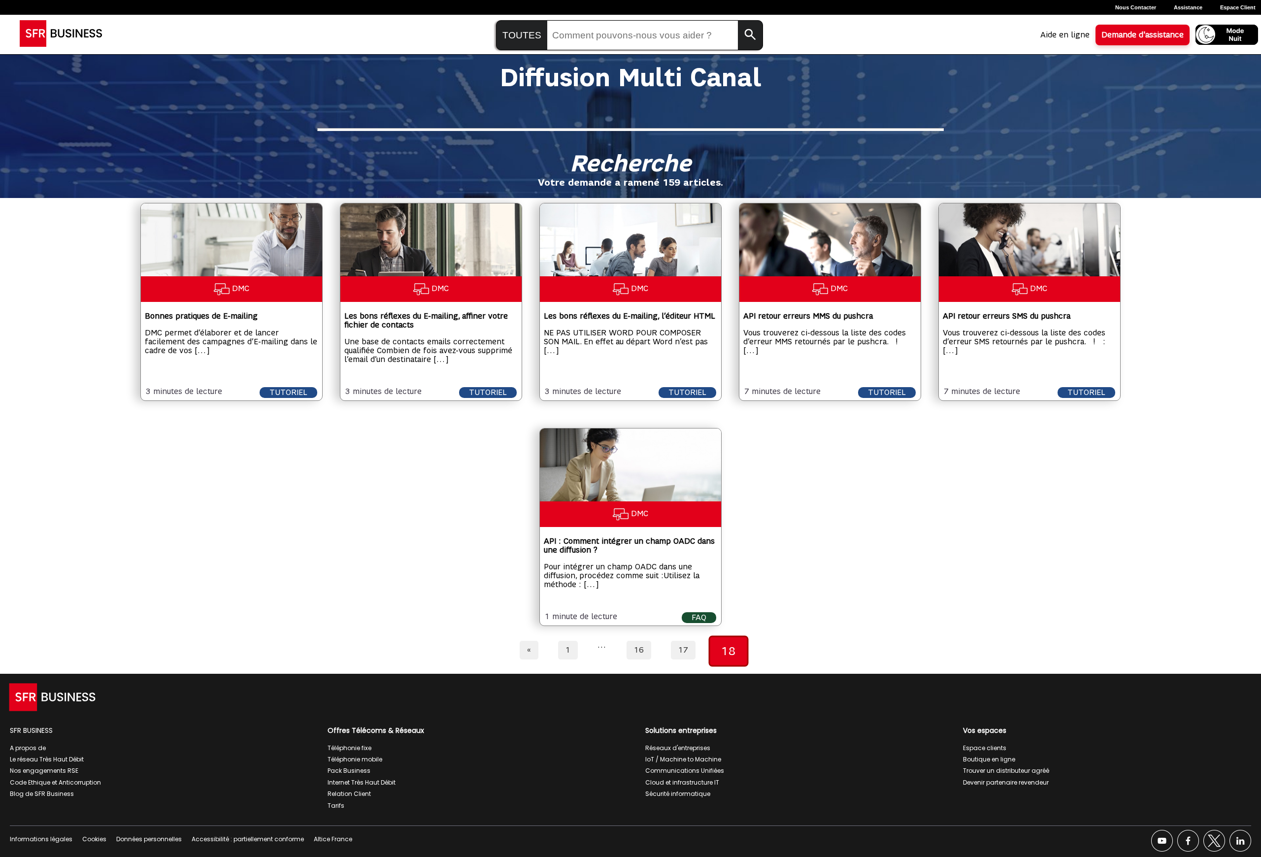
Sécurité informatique (677, 794)
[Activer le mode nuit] (1226, 35)
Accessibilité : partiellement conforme (248, 839)
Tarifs (336, 805)
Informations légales (41, 839)
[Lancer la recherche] (750, 35)
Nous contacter (1135, 7)
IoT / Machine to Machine (683, 759)
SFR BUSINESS (31, 730)
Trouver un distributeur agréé (1006, 770)
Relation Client (349, 794)
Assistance (1188, 7)
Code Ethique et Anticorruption (55, 782)
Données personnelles (149, 839)
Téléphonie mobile (355, 759)
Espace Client (1238, 7)
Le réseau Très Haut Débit (47, 759)
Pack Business (349, 770)
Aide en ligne (1065, 35)
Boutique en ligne (989, 759)
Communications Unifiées (684, 770)
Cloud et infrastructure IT (682, 782)
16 (639, 650)
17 (683, 650)
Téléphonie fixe (349, 748)
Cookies (94, 839)
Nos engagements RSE (44, 770)
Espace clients (984, 748)
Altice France (333, 839)
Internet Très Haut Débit (362, 782)
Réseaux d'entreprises (677, 748)
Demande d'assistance (1142, 35)
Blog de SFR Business (42, 794)
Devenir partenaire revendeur (1006, 782)
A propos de (28, 748)
